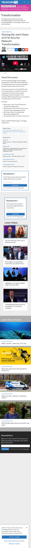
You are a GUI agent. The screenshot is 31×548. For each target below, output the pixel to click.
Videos (4, 133)
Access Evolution (8, 154)
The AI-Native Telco (9, 159)
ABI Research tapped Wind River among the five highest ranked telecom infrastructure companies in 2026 (15, 150)
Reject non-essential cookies (14, 540)
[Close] (26, 527)
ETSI (4, 130)
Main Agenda (13, 130)
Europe (8, 130)
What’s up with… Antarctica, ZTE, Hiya (14, 343)
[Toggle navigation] (28, 2)
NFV (18, 130)
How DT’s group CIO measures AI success (13, 166)
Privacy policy (21, 187)
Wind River (6, 146)
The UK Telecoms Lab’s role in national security (15, 241)
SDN (10, 131)
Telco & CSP (15, 131)
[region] (14, 536)
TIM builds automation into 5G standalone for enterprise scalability (15, 306)
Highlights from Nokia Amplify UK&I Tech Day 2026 (15, 284)
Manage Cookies (14, 543)
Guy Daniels (12, 48)
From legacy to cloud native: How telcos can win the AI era (14, 262)
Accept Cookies (14, 537)
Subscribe (15, 185)
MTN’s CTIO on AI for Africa (10, 161)
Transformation (11, 15)
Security (5, 140)
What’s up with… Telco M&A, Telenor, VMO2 (14, 156)
